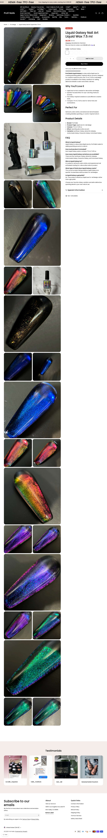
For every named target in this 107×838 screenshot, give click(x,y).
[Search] (96, 13)
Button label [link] (50, 813)
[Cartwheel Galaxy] (85, 52)
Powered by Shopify (21, 831)
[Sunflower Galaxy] (67, 52)
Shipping (68, 43)
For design (13, 24)
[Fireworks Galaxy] (80, 52)
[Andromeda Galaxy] (76, 52)
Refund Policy (75, 810)
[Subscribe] (38, 815)
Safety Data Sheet (76, 818)
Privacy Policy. (35, 819)
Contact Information (77, 804)
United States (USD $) (13, 827)
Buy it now (84, 64)
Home (5, 24)
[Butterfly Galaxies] (71, 52)
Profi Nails (9, 13)
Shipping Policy (75, 813)
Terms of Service (76, 816)
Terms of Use (26, 819)
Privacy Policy (75, 807)
